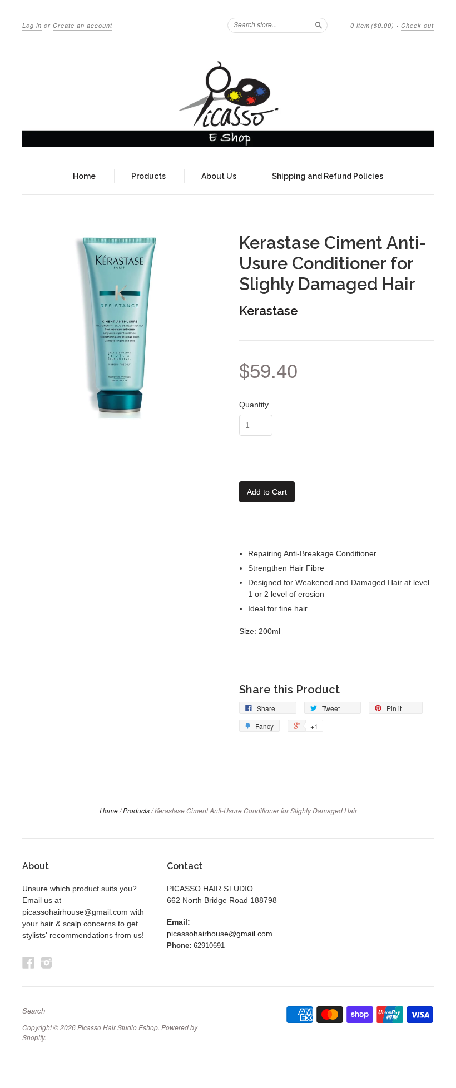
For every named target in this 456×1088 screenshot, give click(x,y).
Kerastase (268, 310)
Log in (32, 25)
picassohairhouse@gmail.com (219, 933)
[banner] (228, 100)
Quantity (254, 404)
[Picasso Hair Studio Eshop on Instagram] (47, 963)
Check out (417, 25)
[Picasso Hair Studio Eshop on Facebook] (28, 963)
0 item (372, 25)
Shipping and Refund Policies (327, 176)
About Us (218, 176)
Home (84, 176)
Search (33, 1011)
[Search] (318, 25)
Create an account (82, 25)
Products (148, 176)
